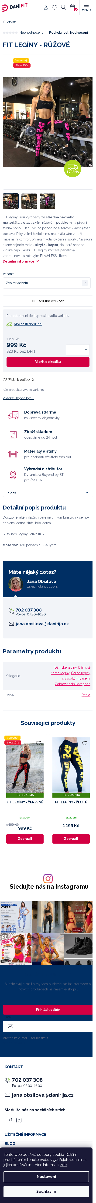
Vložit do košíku (48, 362)
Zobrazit (25, 839)
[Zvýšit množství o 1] (85, 350)
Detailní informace (18, 261)
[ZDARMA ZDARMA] (71, 765)
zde (63, 1165)
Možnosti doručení (28, 324)
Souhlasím (46, 1191)
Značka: (18, 398)
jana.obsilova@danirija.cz (42, 623)
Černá (86, 695)
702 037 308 (29, 610)
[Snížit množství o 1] (69, 350)
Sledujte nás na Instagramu (49, 887)
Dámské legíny (66, 667)
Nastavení (46, 1176)
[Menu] (86, 7)
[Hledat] (63, 7)
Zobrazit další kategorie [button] (72, 684)
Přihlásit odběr (48, 1010)
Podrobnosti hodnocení (68, 32)
